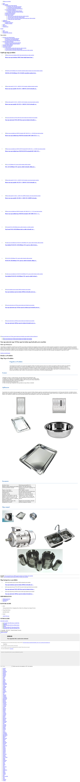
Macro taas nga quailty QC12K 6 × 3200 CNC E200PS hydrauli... (21, 198)
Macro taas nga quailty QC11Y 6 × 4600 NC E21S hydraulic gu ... (21, 88)
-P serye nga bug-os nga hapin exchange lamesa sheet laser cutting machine (21, 18)
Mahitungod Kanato (6, 21)
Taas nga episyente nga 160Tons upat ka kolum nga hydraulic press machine (19, 575)
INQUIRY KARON (4, 620)
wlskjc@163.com (6, 616)
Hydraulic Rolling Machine (10, 12)
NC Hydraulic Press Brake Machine (14, 7)
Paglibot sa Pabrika (8, 23)
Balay (4, 3)
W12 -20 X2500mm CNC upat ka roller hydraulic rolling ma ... (20, 166)
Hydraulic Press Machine (9, 14)
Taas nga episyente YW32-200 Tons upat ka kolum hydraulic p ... (21, 120)
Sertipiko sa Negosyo (9, 22)
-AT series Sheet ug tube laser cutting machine (16, 17)
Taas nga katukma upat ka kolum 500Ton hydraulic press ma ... (20, 291)
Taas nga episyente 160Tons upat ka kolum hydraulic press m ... (20, 323)
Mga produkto (5, 4)
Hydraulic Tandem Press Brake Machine (14, 8)
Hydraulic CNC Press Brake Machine (14, 6)
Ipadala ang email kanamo (5, 353)
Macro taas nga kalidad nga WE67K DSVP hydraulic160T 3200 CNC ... (22, 151)
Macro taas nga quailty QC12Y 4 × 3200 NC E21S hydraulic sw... (21, 182)
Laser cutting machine (9, 15)
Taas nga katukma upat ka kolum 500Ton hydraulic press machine (16, 576)
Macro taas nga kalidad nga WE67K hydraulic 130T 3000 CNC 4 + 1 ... (22, 213)
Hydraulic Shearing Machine (10, 9)
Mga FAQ (5, 25)
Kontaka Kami (5, 26)
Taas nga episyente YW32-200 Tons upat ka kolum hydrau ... (20, 589)
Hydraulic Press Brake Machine (11, 5)
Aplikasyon (5, 20)
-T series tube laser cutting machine (13, 19)
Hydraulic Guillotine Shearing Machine (14, 10)
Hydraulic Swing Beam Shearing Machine (15, 11)
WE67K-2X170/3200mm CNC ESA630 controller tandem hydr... (20, 73)
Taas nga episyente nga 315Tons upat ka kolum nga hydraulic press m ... (22, 307)
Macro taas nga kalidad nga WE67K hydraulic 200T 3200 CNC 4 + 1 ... (22, 135)
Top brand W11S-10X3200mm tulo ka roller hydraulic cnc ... (20, 229)
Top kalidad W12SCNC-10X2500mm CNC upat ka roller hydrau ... (21, 245)
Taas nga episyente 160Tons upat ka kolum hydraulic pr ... (19, 593)
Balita (4, 24)
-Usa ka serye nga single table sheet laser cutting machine (18, 16)
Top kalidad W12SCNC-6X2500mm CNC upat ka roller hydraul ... (21, 276)
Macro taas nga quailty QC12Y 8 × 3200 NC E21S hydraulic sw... (21, 104)
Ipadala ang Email (3, 632)
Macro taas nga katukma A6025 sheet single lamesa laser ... (19, 57)
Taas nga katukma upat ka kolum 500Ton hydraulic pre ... (19, 584)
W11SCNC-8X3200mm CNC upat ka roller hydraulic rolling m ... (21, 260)
